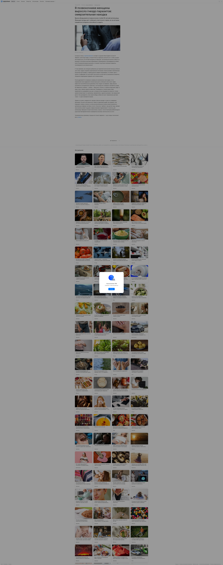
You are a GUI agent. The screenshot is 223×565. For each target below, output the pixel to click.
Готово (111, 289)
